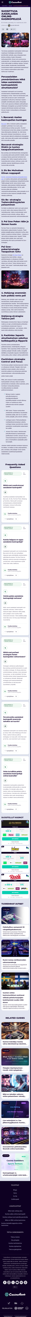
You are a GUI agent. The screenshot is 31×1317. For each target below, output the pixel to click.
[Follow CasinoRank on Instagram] (9, 1282)
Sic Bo (15, 1196)
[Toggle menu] (2, 2)
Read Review (15, 841)
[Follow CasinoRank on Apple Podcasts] (25, 1282)
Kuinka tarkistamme (15, 1243)
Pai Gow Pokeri (17, 255)
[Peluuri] (22, 1303)
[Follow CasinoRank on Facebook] (5, 1282)
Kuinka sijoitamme (15, 1246)
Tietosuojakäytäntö (15, 1249)
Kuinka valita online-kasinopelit (15, 1214)
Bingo (15, 1190)
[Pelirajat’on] (7, 1308)
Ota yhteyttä (15, 1240)
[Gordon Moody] (18, 1308)
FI (14, 1287)
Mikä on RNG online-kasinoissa (15, 1220)
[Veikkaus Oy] (9, 1303)
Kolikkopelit (15, 1199)
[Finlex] (16, 1303)
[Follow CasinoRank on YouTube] (17, 1282)
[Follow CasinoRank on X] (13, 1282)
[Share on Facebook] (7, 29)
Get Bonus (15, 838)
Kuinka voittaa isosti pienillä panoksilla (15, 1217)
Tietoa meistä (15, 1237)
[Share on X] (3, 29)
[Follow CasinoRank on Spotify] (21, 1282)
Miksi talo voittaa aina (15, 1211)
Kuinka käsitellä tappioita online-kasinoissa (12, 1224)
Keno (15, 1193)
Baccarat (3, 123)
